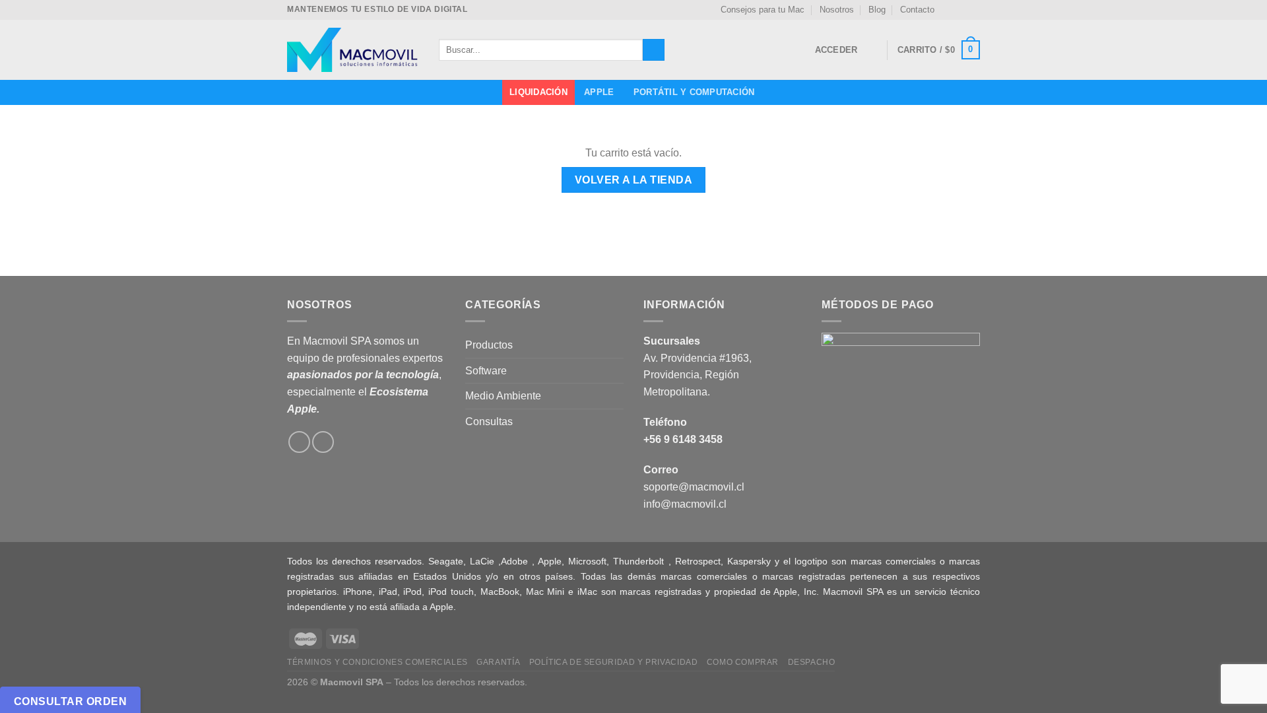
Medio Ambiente (503, 395)
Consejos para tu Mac (762, 10)
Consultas (489, 421)
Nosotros (837, 10)
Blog (877, 10)
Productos (489, 345)
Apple (599, 92)
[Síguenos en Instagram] (961, 10)
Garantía (498, 662)
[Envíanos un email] (973, 10)
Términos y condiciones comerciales (377, 662)
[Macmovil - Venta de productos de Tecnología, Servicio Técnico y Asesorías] (353, 50)
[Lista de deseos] (871, 50)
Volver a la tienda (633, 180)
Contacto (917, 10)
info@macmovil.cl (685, 504)
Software (486, 370)
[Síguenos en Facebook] (948, 10)
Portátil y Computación (694, 92)
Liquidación (538, 92)
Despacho (811, 662)
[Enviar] (654, 50)
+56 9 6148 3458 (683, 439)
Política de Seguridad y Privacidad (613, 662)
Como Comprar (743, 662)
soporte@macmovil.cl (693, 486)
